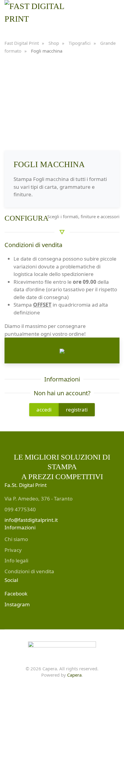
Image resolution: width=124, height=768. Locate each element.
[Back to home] (43, 13)
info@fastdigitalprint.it (31, 519)
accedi (43, 409)
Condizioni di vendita (29, 571)
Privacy (13, 549)
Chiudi (103, 728)
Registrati (66, 728)
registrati (77, 409)
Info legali (16, 560)
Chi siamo (16, 539)
